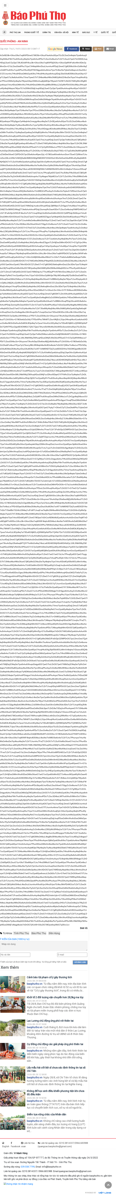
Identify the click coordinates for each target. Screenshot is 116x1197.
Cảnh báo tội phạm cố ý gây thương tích (49, 977)
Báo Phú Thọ (39, 933)
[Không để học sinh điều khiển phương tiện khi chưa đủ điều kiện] (12, 1098)
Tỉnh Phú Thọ (21, 933)
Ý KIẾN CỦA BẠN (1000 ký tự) (14, 939)
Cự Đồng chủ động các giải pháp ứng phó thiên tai (55, 1044)
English (5, 1146)
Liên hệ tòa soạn (28, 1145)
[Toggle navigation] (5, 5)
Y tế (95, 32)
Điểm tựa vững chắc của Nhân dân (46, 1114)
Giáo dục (86, 32)
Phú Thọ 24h (15, 32)
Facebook (15, 1146)
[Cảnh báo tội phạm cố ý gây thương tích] (12, 984)
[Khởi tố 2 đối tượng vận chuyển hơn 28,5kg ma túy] (12, 1004)
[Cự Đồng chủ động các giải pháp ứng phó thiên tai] (12, 1051)
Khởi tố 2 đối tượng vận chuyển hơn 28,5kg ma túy (55, 997)
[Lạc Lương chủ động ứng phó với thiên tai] (12, 1028)
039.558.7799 (28, 1166)
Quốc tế (105, 32)
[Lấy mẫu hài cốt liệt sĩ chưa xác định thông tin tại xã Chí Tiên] (12, 1075)
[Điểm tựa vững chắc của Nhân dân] (12, 1121)
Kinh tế (75, 32)
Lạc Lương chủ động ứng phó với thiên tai (50, 1020)
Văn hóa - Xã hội (61, 32)
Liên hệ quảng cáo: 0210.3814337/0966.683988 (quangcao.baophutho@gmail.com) (63, 1145)
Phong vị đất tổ (31, 32)
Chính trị (46, 32)
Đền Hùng (54, 933)
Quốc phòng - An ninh (14, 41)
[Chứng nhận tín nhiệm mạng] (18, 1183)
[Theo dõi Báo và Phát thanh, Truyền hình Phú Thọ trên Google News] (55, 49)
